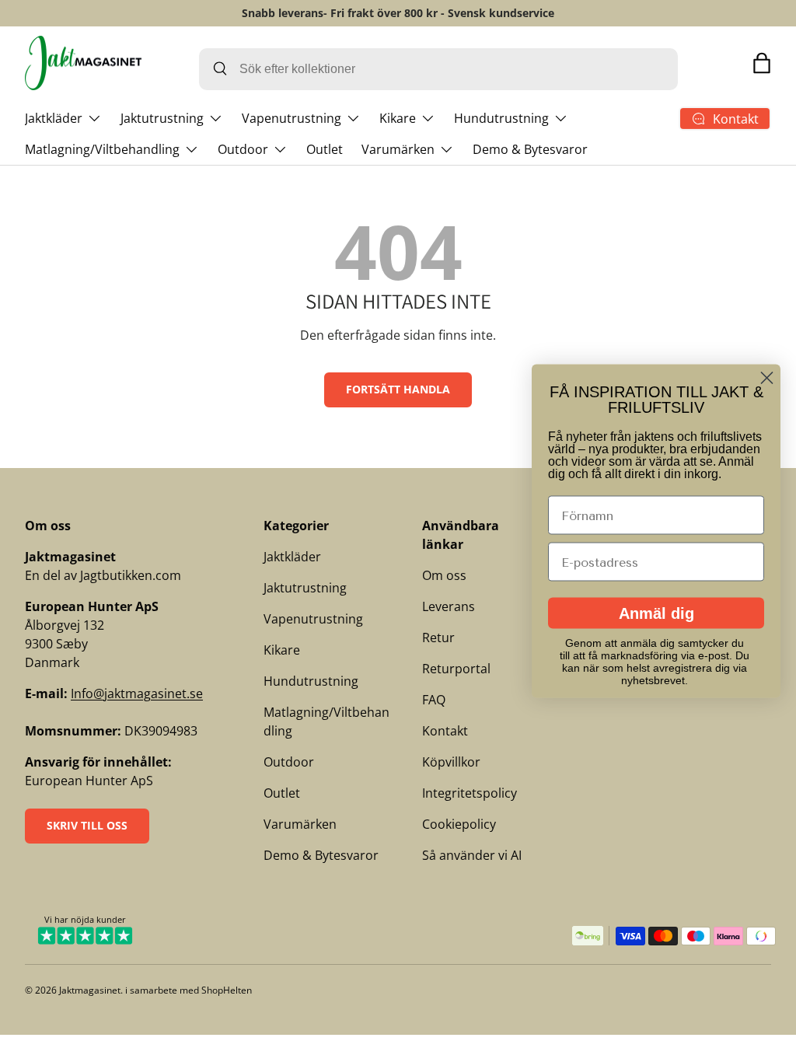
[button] (762, 63)
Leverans (448, 606)
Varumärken (300, 824)
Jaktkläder (292, 556)
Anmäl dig (656, 613)
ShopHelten (226, 990)
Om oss (444, 575)
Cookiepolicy (459, 824)
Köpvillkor (451, 761)
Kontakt (445, 730)
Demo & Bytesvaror (530, 149)
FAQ (433, 699)
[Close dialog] (766, 378)
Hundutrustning (311, 681)
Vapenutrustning (313, 618)
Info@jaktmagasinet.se (137, 693)
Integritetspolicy (469, 793)
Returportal (456, 668)
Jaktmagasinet (89, 990)
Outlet (324, 149)
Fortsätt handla (398, 389)
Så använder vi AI (472, 855)
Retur (438, 637)
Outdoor (289, 761)
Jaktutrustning (305, 587)
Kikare (282, 650)
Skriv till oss (87, 825)
